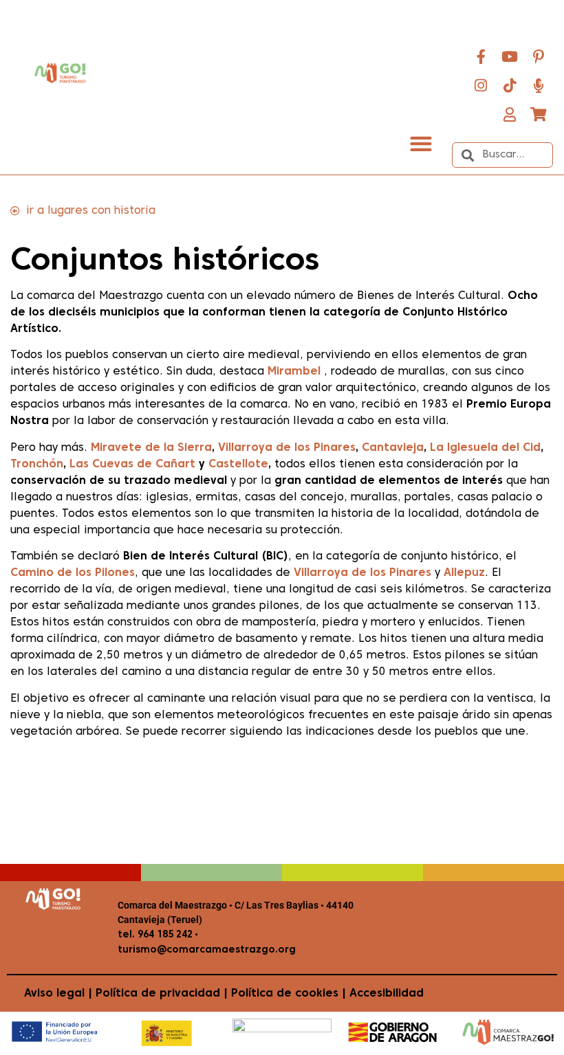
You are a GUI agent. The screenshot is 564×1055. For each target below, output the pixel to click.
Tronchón (36, 464)
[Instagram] (480, 85)
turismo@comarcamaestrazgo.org (207, 950)
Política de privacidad (158, 994)
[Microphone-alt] (538, 85)
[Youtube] (509, 56)
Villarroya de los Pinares (287, 448)
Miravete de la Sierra (151, 448)
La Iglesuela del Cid (485, 448)
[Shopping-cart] (538, 114)
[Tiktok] (509, 85)
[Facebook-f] (480, 56)
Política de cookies (284, 994)
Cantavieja (393, 448)
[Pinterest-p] (538, 56)
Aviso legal (54, 994)
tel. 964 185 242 (155, 935)
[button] (420, 143)
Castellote (238, 464)
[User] (509, 114)
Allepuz (464, 573)
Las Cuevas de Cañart (132, 464)
